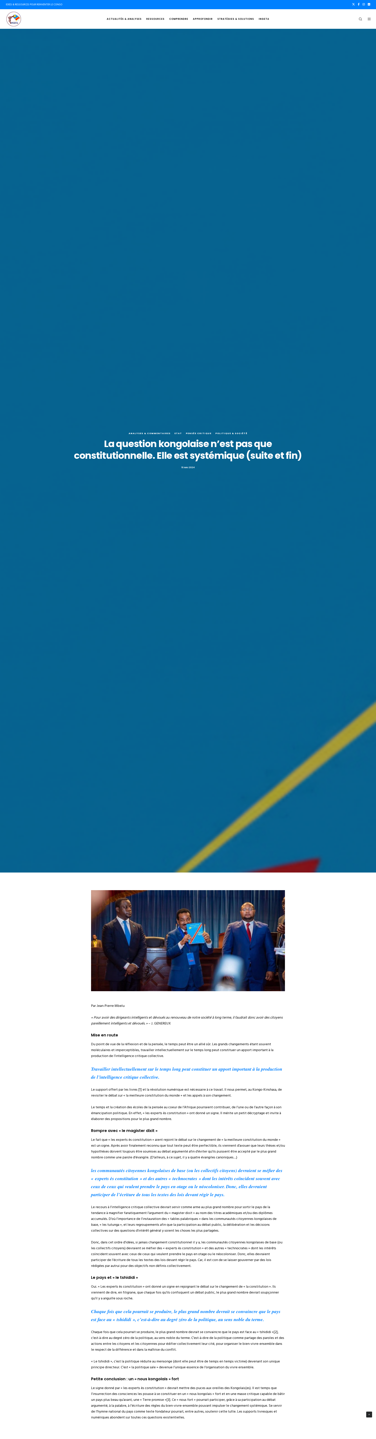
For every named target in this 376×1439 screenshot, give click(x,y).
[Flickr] (369, 4)
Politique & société (231, 433)
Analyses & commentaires (150, 433)
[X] (353, 4)
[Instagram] (363, 4)
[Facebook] (359, 4)
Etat (178, 433)
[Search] (357, 19)
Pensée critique (199, 433)
